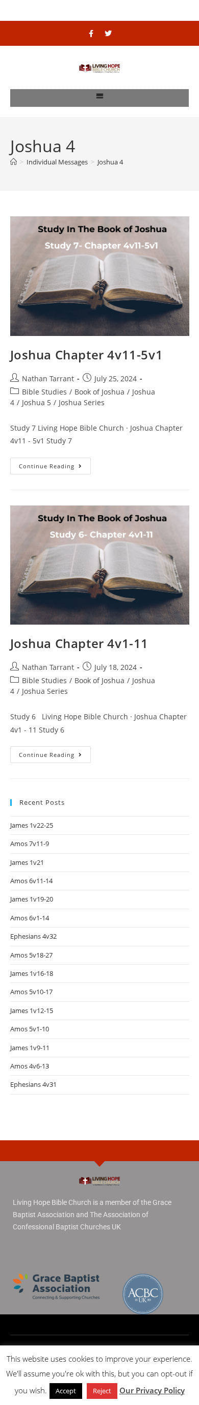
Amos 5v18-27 (31, 955)
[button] (100, 95)
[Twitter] (108, 33)
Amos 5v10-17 (31, 991)
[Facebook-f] (91, 33)
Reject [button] (102, 1390)
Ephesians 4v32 (33, 936)
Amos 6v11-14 (31, 880)
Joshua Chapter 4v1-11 (79, 643)
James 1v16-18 (31, 973)
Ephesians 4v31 (33, 1084)
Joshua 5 (36, 402)
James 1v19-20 (31, 899)
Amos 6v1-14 (29, 917)
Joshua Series (82, 402)
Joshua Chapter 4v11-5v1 (86, 354)
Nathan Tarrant (48, 378)
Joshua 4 (110, 161)
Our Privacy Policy (152, 1390)
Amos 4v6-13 (29, 1066)
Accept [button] (66, 1390)
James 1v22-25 (31, 825)
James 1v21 (27, 862)
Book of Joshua (99, 392)
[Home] (13, 161)
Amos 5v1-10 (29, 1028)
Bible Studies (44, 392)
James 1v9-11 (29, 1047)
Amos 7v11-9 (29, 843)
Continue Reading (55, 464)
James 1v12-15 (31, 1010)
